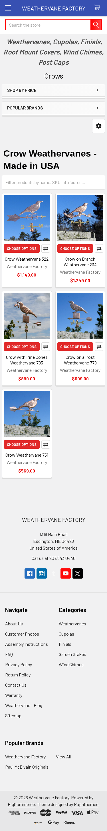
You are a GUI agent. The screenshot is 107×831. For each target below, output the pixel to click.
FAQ (9, 654)
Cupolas (66, 633)
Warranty (13, 695)
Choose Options (22, 248)
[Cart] (98, 7)
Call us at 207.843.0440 (54, 558)
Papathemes (86, 804)
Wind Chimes (71, 664)
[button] (98, 126)
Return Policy (18, 674)
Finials (65, 644)
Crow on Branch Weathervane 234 (80, 261)
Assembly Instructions (26, 644)
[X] (77, 573)
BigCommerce (21, 804)
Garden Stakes (72, 654)
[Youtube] (65, 573)
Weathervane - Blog (23, 705)
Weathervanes (72, 623)
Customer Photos (22, 633)
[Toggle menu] (8, 8)
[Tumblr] (54, 573)
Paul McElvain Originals (27, 766)
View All (63, 756)
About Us (14, 623)
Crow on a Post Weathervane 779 (80, 359)
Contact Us (16, 684)
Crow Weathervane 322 (27, 258)
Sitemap (13, 715)
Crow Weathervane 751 (26, 454)
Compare (45, 248)
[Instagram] (42, 573)
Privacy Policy (18, 664)
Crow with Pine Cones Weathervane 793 (27, 359)
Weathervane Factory (25, 756)
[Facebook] (30, 573)
